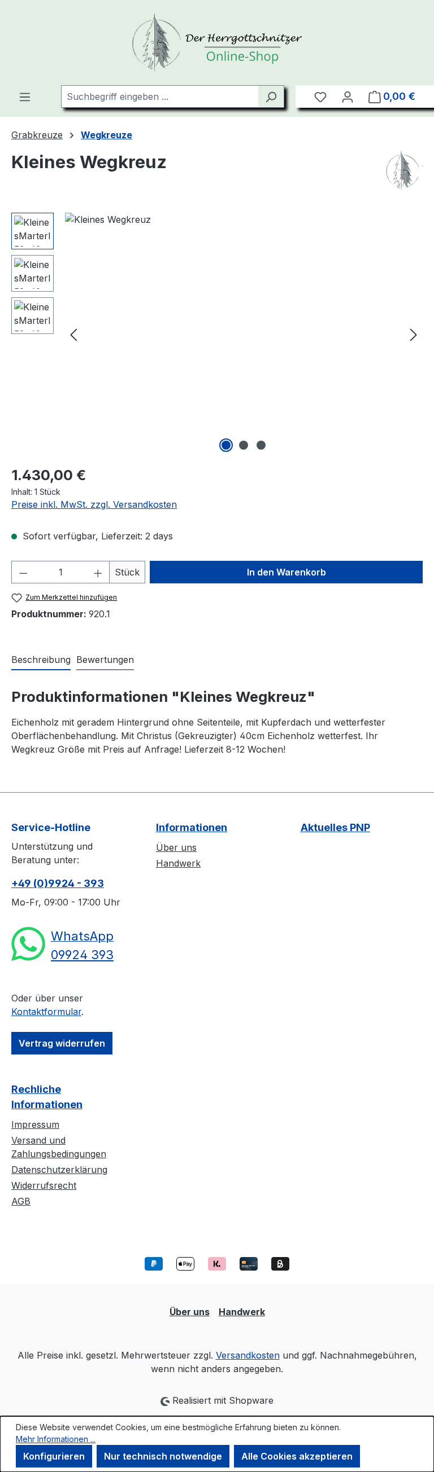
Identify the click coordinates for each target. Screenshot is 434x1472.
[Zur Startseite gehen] (217, 43)
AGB (21, 1201)
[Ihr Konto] (347, 96)
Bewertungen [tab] (105, 659)
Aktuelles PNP (335, 827)
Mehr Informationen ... (56, 1439)
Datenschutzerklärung (59, 1169)
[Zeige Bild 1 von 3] (226, 445)
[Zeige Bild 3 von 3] (261, 445)
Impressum (35, 1124)
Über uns (176, 847)
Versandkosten (248, 1355)
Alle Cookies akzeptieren (297, 1456)
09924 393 (82, 954)
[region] (217, 334)
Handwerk (178, 863)
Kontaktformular (46, 1011)
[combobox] (159, 96)
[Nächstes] (413, 334)
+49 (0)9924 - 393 (57, 883)
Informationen (191, 827)
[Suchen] (271, 96)
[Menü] (24, 96)
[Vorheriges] (73, 334)
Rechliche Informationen (47, 1096)
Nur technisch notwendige (163, 1456)
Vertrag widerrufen (62, 1043)
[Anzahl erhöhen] (98, 572)
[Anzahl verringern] (23, 572)
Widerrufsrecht (43, 1185)
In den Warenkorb (286, 572)
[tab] (41, 660)
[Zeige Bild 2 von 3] (243, 445)
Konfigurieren (54, 1456)
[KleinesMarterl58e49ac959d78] (243, 334)
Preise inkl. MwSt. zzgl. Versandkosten (94, 504)
